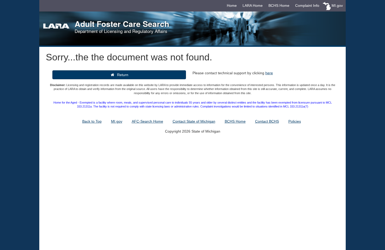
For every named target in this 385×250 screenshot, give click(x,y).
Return (121, 75)
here (269, 73)
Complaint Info (307, 5)
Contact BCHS (267, 121)
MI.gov (337, 5)
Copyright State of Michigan (192, 131)
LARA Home (253, 5)
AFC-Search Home (147, 121)
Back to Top (92, 121)
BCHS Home (278, 5)
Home (232, 5)
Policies (294, 121)
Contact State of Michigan (194, 121)
